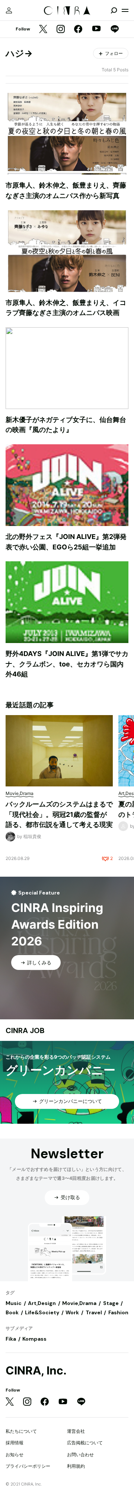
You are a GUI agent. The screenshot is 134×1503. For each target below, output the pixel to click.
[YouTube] (96, 29)
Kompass (34, 1338)
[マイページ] (9, 10)
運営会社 (76, 1431)
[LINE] (115, 29)
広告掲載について (85, 1442)
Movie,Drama (79, 1303)
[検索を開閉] (113, 10)
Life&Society (42, 1312)
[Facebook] (78, 29)
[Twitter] (43, 29)
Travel (94, 1312)
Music (14, 1303)
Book (12, 1312)
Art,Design (42, 1303)
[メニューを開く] (125, 10)
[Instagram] (61, 29)
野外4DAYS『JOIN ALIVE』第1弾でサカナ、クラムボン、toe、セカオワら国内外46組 (67, 664)
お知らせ (14, 1454)
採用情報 (14, 1442)
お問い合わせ (80, 1454)
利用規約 (76, 1466)
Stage (111, 1303)
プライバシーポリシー (28, 1466)
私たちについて (21, 1431)
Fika (11, 1338)
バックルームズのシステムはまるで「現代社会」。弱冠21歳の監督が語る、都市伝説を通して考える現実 (59, 814)
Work (72, 1312)
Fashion (118, 1312)
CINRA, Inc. (36, 1370)
